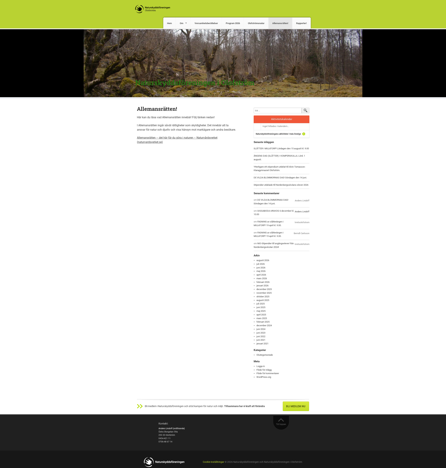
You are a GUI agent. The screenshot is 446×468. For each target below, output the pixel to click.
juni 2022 (260, 336)
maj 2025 (261, 311)
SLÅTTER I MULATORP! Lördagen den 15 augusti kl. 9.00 (281, 148)
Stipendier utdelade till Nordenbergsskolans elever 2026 (281, 185)
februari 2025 (263, 321)
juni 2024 (260, 329)
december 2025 (264, 289)
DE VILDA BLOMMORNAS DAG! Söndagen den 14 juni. (280, 177)
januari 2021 (262, 343)
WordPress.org (263, 377)
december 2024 (264, 325)
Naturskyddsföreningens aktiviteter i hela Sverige (278, 134)
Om (181, 23)
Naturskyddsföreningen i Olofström (194, 82)
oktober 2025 (262, 296)
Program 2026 (233, 23)
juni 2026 (260, 267)
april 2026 (261, 274)
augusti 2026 (262, 260)
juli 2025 (260, 303)
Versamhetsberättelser (206, 23)
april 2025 (261, 314)
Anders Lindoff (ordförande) (172, 428)
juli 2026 (260, 264)
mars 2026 (261, 278)
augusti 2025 (262, 300)
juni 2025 (260, 307)
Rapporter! (301, 23)
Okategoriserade (264, 355)
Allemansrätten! (280, 23)
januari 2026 (262, 285)
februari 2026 (263, 282)
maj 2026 (261, 271)
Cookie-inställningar (213, 462)
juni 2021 (260, 340)
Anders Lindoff (302, 211)
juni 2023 (260, 332)
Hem (169, 23)
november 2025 (264, 293)
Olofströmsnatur (256, 23)
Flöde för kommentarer (267, 373)
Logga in (260, 366)
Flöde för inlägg (264, 370)
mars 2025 (261, 318)
